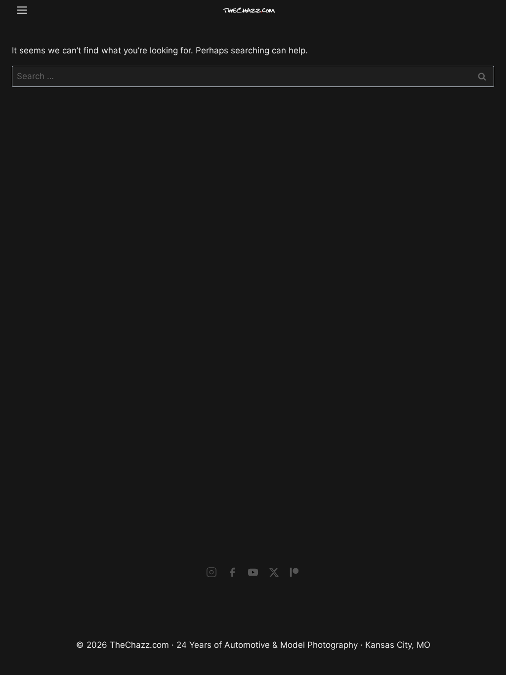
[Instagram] (211, 572)
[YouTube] (253, 572)
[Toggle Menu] (22, 10)
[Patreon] (294, 572)
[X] (273, 572)
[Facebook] (232, 572)
